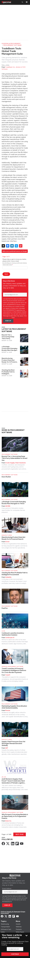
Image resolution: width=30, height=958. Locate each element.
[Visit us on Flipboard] (17, 843)
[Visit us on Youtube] (21, 843)
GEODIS (7, 506)
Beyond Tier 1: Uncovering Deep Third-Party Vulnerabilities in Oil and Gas (9, 336)
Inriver (7, 541)
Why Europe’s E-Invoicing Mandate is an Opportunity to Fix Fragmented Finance (15, 816)
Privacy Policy (19, 317)
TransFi (7, 675)
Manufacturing (7, 535)
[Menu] (26, 2)
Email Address (8, 291)
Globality (8, 577)
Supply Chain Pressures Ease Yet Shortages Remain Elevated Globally (13, 743)
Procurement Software (12, 45)
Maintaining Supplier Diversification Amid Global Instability (14, 707)
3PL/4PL (4, 777)
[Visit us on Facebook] (3, 843)
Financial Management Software (12, 666)
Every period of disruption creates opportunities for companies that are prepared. (13, 510)
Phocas (7, 710)
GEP (6, 748)
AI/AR (3, 631)
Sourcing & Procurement (11, 43)
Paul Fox (5, 608)
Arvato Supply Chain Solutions (15, 463)
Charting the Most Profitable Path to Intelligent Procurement (8, 372)
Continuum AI (9, 637)
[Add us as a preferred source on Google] (20, 245)
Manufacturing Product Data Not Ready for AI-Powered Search (10, 360)
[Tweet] (16, 245)
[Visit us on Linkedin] (12, 843)
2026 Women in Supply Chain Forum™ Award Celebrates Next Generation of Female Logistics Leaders (13, 781)
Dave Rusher (6, 477)
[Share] (7, 245)
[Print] (3, 245)
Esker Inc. (8, 821)
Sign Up (8, 321)
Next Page (20, 834)
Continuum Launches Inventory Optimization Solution (13, 634)
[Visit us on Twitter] (8, 843)
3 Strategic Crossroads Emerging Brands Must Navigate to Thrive (10, 348)
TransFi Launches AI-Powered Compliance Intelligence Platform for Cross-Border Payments (14, 670)
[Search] (22, 2)
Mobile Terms (7, 317)
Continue (15, 954)
